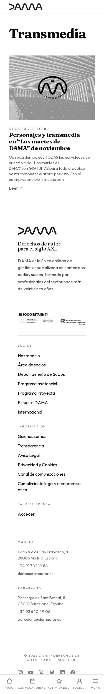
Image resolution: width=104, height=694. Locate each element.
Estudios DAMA (33, 402)
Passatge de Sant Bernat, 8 (41, 597)
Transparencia (31, 446)
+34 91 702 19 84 (33, 565)
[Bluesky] (51, 672)
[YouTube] (30, 672)
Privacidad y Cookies (37, 464)
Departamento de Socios (41, 374)
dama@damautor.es (36, 573)
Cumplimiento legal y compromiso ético (49, 486)
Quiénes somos (32, 436)
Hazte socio (29, 355)
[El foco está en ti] (52, 318)
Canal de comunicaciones (41, 474)
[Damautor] (52, 234)
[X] (41, 672)
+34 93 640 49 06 (34, 611)
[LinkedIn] (62, 672)
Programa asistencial (37, 383)
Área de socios (32, 365)
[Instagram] (20, 672)
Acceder (26, 514)
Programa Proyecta (36, 393)
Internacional (30, 412)
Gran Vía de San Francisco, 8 (43, 551)
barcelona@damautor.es (39, 619)
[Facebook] (72, 672)
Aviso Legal (29, 455)
